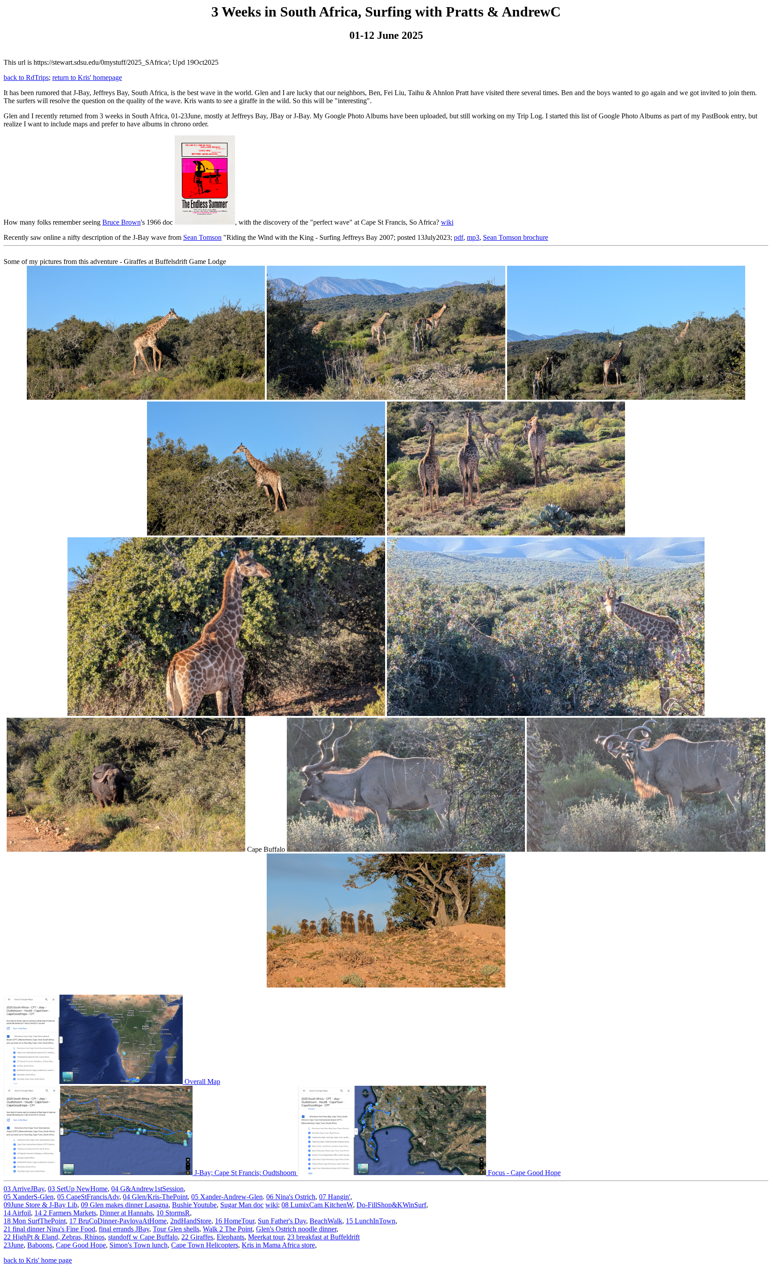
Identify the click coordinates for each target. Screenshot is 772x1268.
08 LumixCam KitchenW (317, 1205)
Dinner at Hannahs (126, 1213)
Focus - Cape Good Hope (523, 1172)
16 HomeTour (234, 1221)
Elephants (230, 1237)
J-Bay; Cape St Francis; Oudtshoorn (245, 1172)
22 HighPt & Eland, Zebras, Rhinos (54, 1237)
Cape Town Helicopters (204, 1245)
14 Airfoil (17, 1213)
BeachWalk (326, 1221)
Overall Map (201, 1081)
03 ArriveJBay (24, 1189)
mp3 (473, 237)
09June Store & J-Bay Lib (40, 1205)
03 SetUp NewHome (78, 1189)
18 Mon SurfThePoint (35, 1221)
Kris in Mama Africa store (278, 1245)
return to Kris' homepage (87, 77)
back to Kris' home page (38, 1260)
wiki (447, 222)
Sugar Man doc (242, 1205)
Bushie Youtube (194, 1205)
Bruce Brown (121, 222)
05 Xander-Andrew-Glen (227, 1197)
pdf (458, 237)
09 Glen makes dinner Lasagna (124, 1205)
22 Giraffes (197, 1237)
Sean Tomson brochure (515, 237)
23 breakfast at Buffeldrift (323, 1237)
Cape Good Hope (81, 1245)
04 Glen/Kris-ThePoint (155, 1197)
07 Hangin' (334, 1197)
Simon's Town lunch (138, 1245)
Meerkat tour (266, 1237)
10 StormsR (173, 1213)
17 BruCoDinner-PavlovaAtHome (118, 1221)
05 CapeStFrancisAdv (88, 1197)
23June (14, 1245)
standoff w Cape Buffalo (143, 1237)
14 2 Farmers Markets (65, 1213)
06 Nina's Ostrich (290, 1197)
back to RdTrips (26, 77)
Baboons (39, 1245)
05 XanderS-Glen (29, 1197)
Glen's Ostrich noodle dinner (296, 1229)
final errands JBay (124, 1229)
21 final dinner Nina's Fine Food (49, 1229)
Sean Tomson (202, 237)
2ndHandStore (190, 1221)
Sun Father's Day (282, 1221)
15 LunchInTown (370, 1221)
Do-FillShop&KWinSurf (391, 1205)
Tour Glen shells (176, 1229)
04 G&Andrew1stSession (147, 1189)
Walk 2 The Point (227, 1229)
